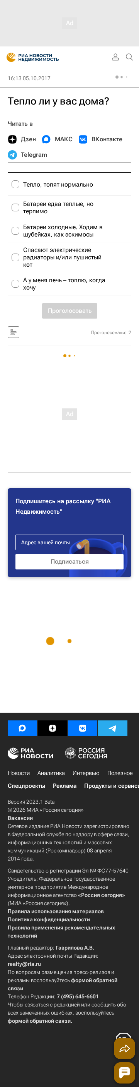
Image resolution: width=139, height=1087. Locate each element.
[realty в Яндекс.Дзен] (52, 728)
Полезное (120, 773)
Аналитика (51, 773)
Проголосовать (70, 310)
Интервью (86, 773)
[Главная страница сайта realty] (46, 57)
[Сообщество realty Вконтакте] (82, 728)
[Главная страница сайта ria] (8, 57)
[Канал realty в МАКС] (22, 728)
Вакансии (20, 818)
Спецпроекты (26, 785)
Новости (19, 773)
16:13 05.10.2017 (29, 78)
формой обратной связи (39, 1021)
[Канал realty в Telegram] (112, 728)
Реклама (64, 785)
